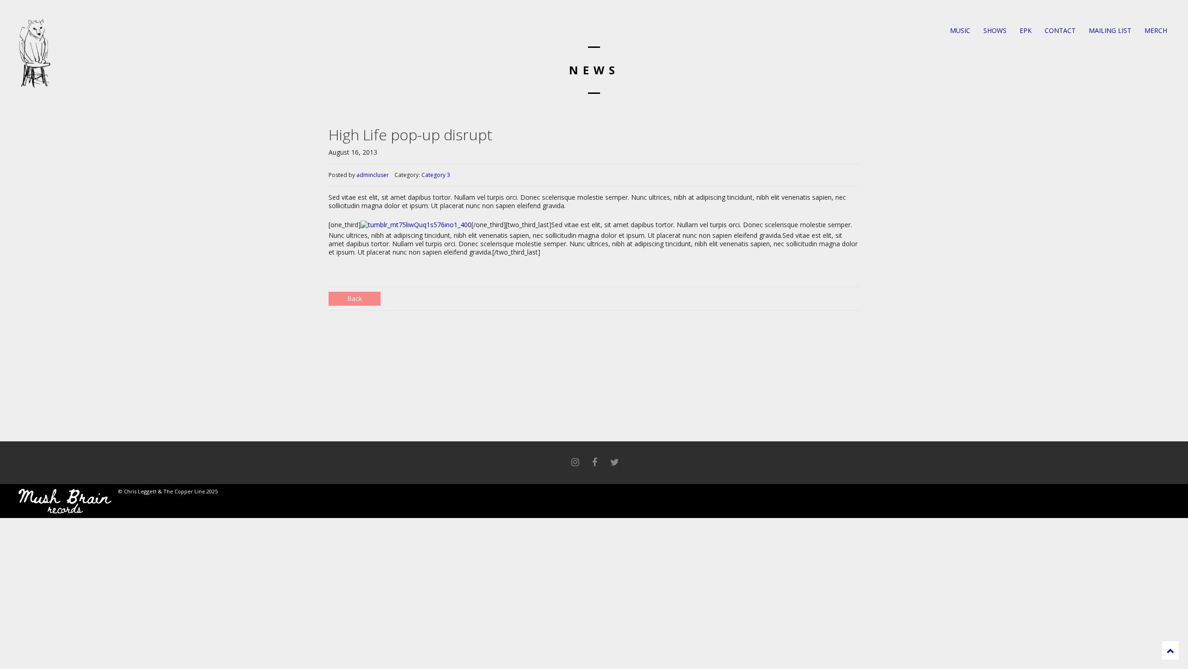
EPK (1025, 30)
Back (354, 298)
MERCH (1155, 30)
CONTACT (1059, 30)
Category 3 (435, 175)
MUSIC (959, 30)
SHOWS (994, 30)
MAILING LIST (1109, 30)
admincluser (372, 175)
